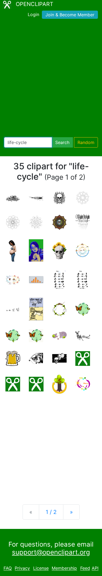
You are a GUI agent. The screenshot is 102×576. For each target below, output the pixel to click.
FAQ (8, 568)
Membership (64, 568)
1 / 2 (51, 512)
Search (62, 142)
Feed (85, 568)
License (41, 568)
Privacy (22, 568)
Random (86, 142)
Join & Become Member (69, 14)
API (95, 568)
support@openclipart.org (51, 552)
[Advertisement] (51, 79)
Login (33, 14)
